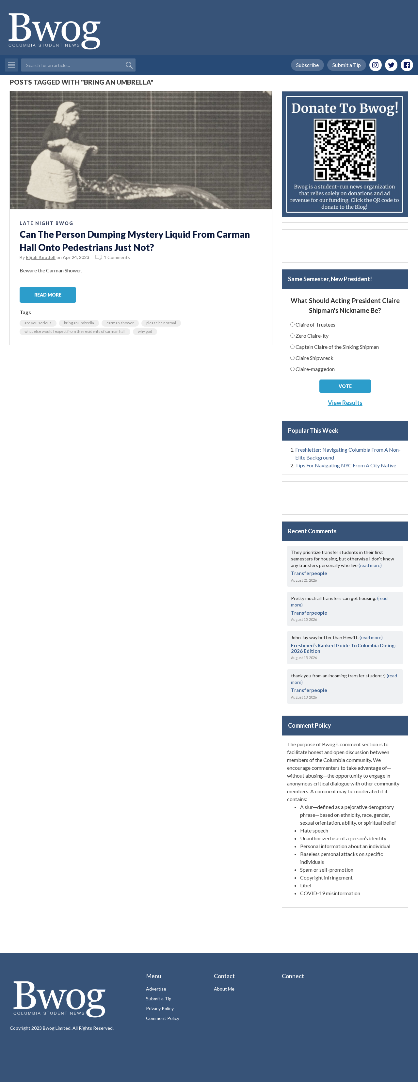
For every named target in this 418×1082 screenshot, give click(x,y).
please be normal (161, 322)
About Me (224, 989)
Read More (47, 295)
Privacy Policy (160, 1008)
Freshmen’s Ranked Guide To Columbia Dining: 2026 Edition (343, 648)
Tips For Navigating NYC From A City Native (345, 465)
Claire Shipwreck (314, 358)
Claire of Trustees (315, 324)
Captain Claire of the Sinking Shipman (337, 347)
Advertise (156, 989)
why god (145, 331)
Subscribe (307, 65)
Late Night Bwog (46, 223)
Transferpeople (309, 573)
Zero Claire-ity (312, 335)
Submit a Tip (346, 65)
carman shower (120, 322)
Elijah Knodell (41, 257)
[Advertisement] (345, 246)
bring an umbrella (79, 322)
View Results (345, 402)
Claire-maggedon (315, 369)
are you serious (38, 322)
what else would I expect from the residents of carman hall (74, 331)
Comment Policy (162, 1018)
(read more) (370, 565)
